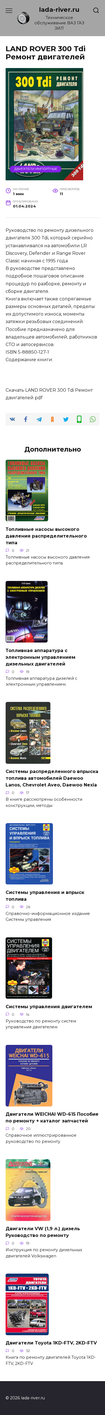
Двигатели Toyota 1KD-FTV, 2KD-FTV (51, 1343)
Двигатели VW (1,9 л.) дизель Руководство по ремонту (43, 1232)
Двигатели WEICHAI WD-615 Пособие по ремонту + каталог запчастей (52, 1118)
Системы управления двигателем (49, 1006)
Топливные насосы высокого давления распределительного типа (46, 535)
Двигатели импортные (35, 169)
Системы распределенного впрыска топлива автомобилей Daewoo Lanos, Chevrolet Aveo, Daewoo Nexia (52, 778)
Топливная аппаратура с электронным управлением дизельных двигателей (40, 657)
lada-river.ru (59, 9)
